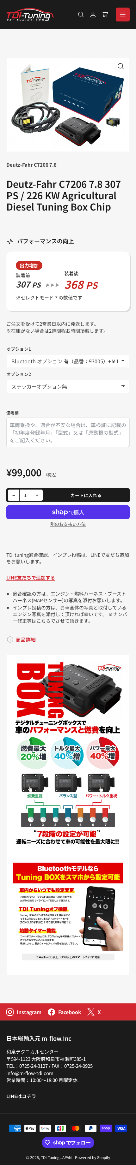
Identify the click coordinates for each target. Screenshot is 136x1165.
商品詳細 (25, 639)
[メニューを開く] (123, 14)
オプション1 (18, 349)
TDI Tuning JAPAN (56, 1157)
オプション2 (18, 374)
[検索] (81, 14)
